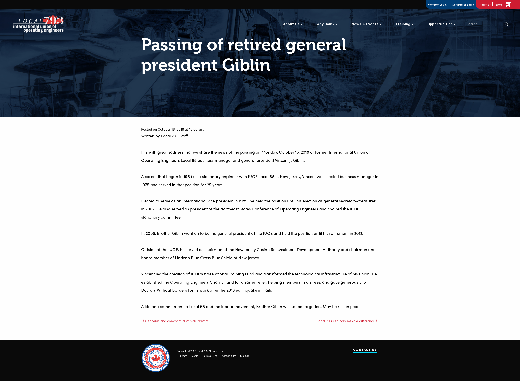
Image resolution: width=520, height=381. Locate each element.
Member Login (437, 4)
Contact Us (365, 350)
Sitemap (244, 356)
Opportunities (440, 24)
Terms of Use (210, 356)
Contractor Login (463, 4)
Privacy (183, 356)
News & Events (365, 24)
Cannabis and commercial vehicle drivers (176, 321)
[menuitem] (291, 24)
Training (403, 24)
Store (499, 4)
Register (485, 4)
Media (194, 356)
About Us (291, 24)
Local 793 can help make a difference (346, 321)
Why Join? (326, 24)
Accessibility (229, 356)
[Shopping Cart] (509, 4)
